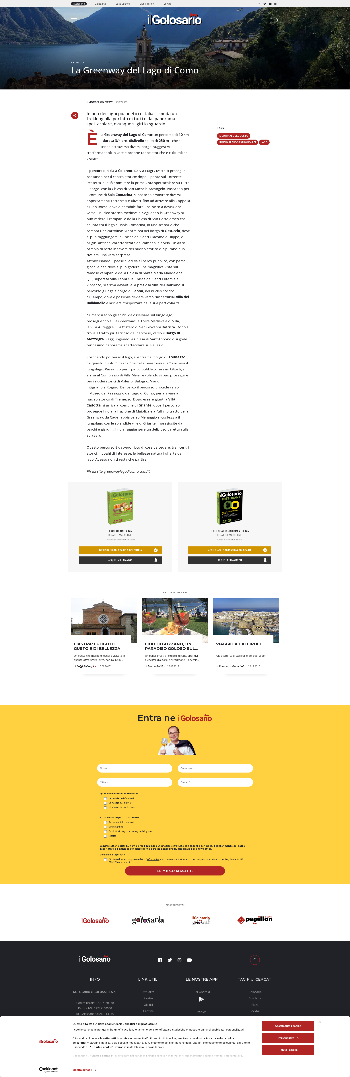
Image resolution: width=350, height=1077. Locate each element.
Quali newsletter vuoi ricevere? (119, 793)
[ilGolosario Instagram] (275, 3)
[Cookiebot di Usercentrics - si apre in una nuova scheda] (48, 1070)
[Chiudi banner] (319, 1022)
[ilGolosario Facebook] (259, 3)
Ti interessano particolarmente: (119, 817)
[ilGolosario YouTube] (270, 3)
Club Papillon (147, 3)
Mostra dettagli (82, 1069)
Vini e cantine (116, 826)
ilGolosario (79, 3)
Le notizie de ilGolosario (122, 798)
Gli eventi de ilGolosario (122, 807)
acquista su (120, 550)
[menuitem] (148, 992)
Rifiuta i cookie (288, 1049)
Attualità (78, 62)
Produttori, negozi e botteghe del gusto (130, 831)
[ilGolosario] (175, 19)
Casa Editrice (123, 3)
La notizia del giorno (120, 802)
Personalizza (286, 1037)
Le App (167, 3)
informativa (153, 859)
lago (264, 142)
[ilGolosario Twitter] (264, 3)
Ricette (112, 835)
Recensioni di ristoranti (121, 822)
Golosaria (100, 3)
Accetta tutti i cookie (288, 1025)
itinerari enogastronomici (237, 142)
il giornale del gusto (233, 135)
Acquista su (120, 560)
